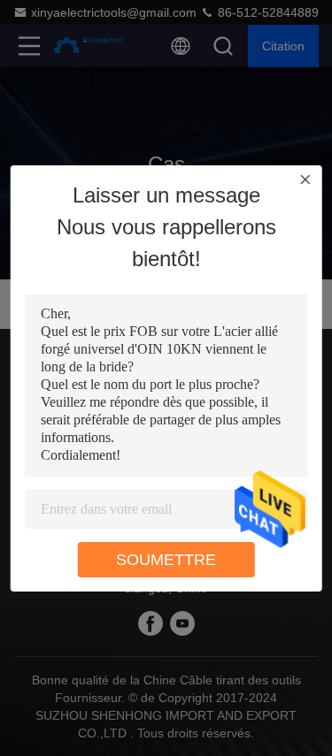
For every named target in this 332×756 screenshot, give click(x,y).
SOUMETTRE (166, 560)
